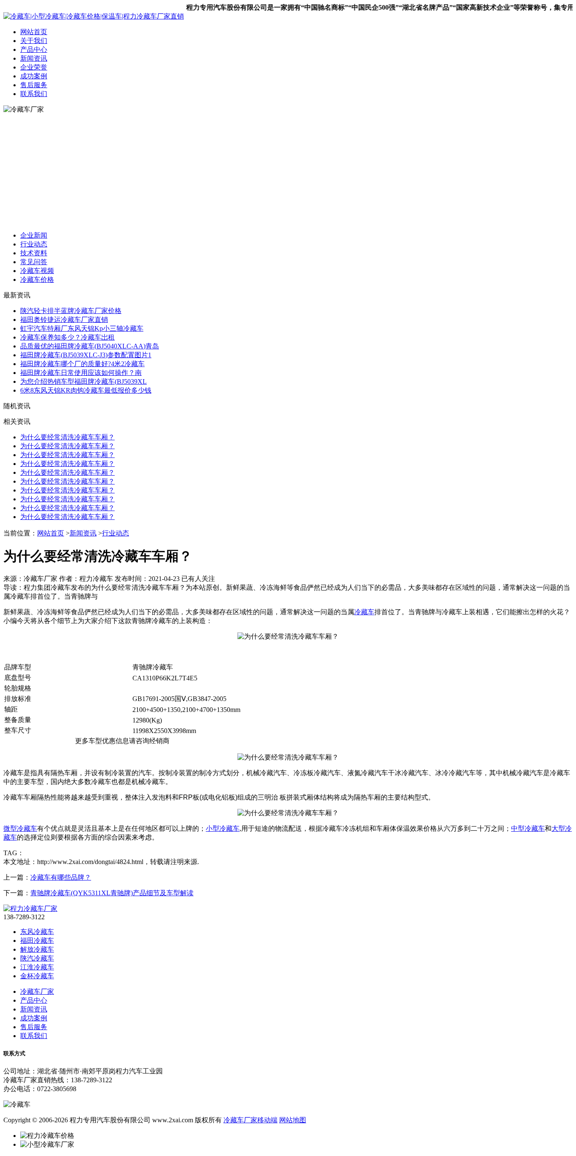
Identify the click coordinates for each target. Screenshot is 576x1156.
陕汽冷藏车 (37, 958)
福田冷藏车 (37, 940)
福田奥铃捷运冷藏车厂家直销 (64, 319)
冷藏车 (364, 611)
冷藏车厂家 (37, 991)
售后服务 (33, 84)
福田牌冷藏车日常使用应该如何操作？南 (81, 372)
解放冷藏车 (37, 949)
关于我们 (33, 40)
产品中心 (33, 49)
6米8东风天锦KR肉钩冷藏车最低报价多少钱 (85, 390)
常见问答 (33, 261)
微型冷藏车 (20, 828)
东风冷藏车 (37, 931)
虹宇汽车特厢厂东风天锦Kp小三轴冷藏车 (81, 328)
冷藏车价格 (37, 279)
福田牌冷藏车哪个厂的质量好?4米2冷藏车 (82, 363)
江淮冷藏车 (37, 967)
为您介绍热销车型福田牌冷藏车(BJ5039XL (83, 381)
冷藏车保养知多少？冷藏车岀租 (67, 337)
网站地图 (292, 1120)
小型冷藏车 (223, 828)
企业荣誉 (33, 67)
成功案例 (33, 76)
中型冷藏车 (528, 828)
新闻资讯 (33, 58)
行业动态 (33, 244)
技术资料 (33, 253)
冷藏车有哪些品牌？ (60, 877)
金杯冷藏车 (37, 975)
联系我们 (33, 93)
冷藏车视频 (37, 270)
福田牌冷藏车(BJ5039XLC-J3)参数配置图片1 (85, 355)
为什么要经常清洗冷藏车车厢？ (67, 437)
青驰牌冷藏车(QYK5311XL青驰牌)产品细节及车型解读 (112, 892)
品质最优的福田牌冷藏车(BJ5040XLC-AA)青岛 (89, 346)
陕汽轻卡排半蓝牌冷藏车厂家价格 (70, 310)
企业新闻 (33, 235)
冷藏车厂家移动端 (250, 1120)
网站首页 (33, 31)
